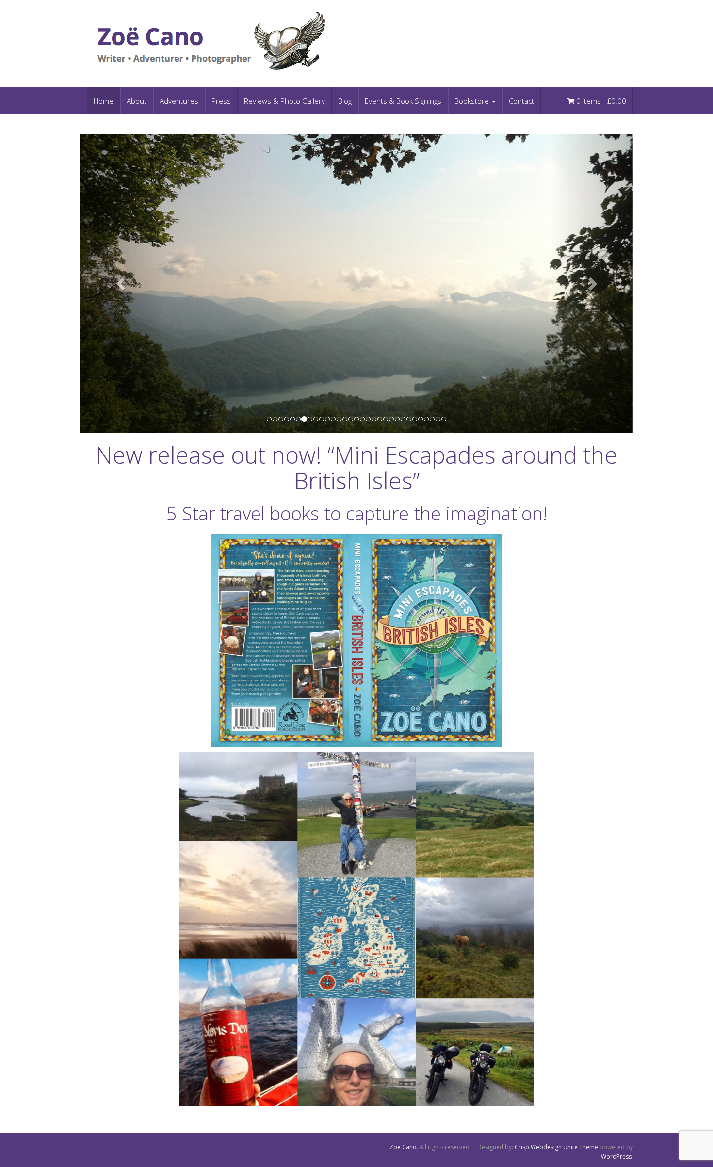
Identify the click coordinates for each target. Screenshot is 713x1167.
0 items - (600, 101)
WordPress (616, 1156)
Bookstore (472, 101)
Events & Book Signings (403, 101)
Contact (521, 101)
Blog (345, 101)
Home (103, 101)
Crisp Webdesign (538, 1147)
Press (221, 101)
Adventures (179, 101)
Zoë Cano (403, 1147)
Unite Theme (580, 1147)
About (136, 101)
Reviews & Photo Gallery (284, 101)
